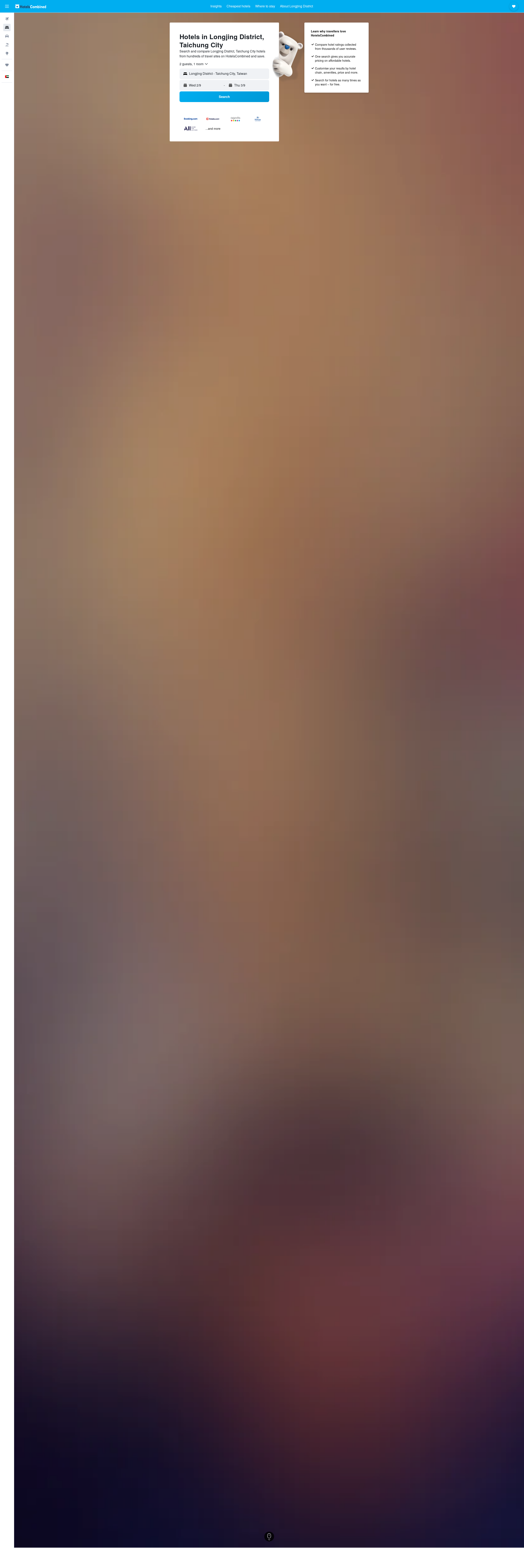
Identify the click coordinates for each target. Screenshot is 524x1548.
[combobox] (194, 64)
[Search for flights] (7, 19)
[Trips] (7, 65)
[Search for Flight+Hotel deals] (7, 45)
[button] (6, 6)
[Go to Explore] (7, 53)
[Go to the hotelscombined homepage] (31, 6)
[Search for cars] (7, 36)
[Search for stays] (7, 27)
